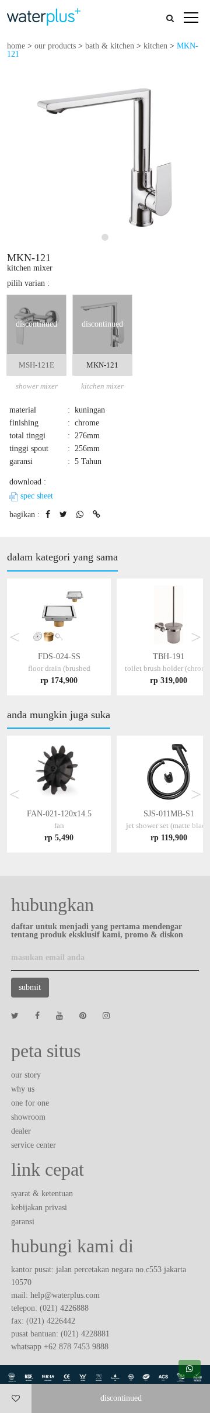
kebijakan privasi (39, 1207)
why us (22, 1089)
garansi (22, 1221)
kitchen (155, 45)
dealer (21, 1131)
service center (33, 1145)
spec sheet (35, 495)
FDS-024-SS (59, 668)
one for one (30, 1103)
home (16, 45)
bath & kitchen (109, 45)
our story (26, 1075)
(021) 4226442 (50, 1321)
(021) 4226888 (64, 1308)
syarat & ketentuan (42, 1193)
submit (30, 987)
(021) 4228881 (85, 1333)
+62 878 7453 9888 (76, 1346)
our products (55, 45)
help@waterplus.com (65, 1295)
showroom (28, 1117)
